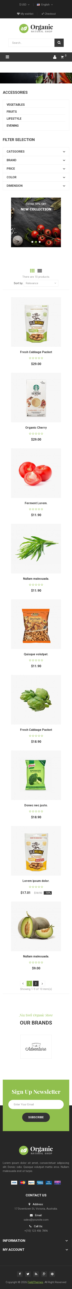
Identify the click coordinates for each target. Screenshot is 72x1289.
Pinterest (52, 1274)
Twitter (28, 1274)
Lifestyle (14, 118)
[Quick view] (40, 317)
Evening (13, 125)
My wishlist (27, 13)
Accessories (15, 92)
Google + (44, 1274)
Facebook (20, 1274)
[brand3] (36, 1047)
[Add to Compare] (40, 326)
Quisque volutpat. (36, 654)
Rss (36, 1274)
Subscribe (36, 1117)
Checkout (50, 13)
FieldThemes (35, 1282)
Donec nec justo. (36, 805)
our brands (36, 1023)
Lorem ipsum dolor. (36, 881)
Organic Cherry (36, 427)
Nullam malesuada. (36, 578)
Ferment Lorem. (36, 503)
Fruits (12, 111)
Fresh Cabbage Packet (36, 352)
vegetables (16, 104)
